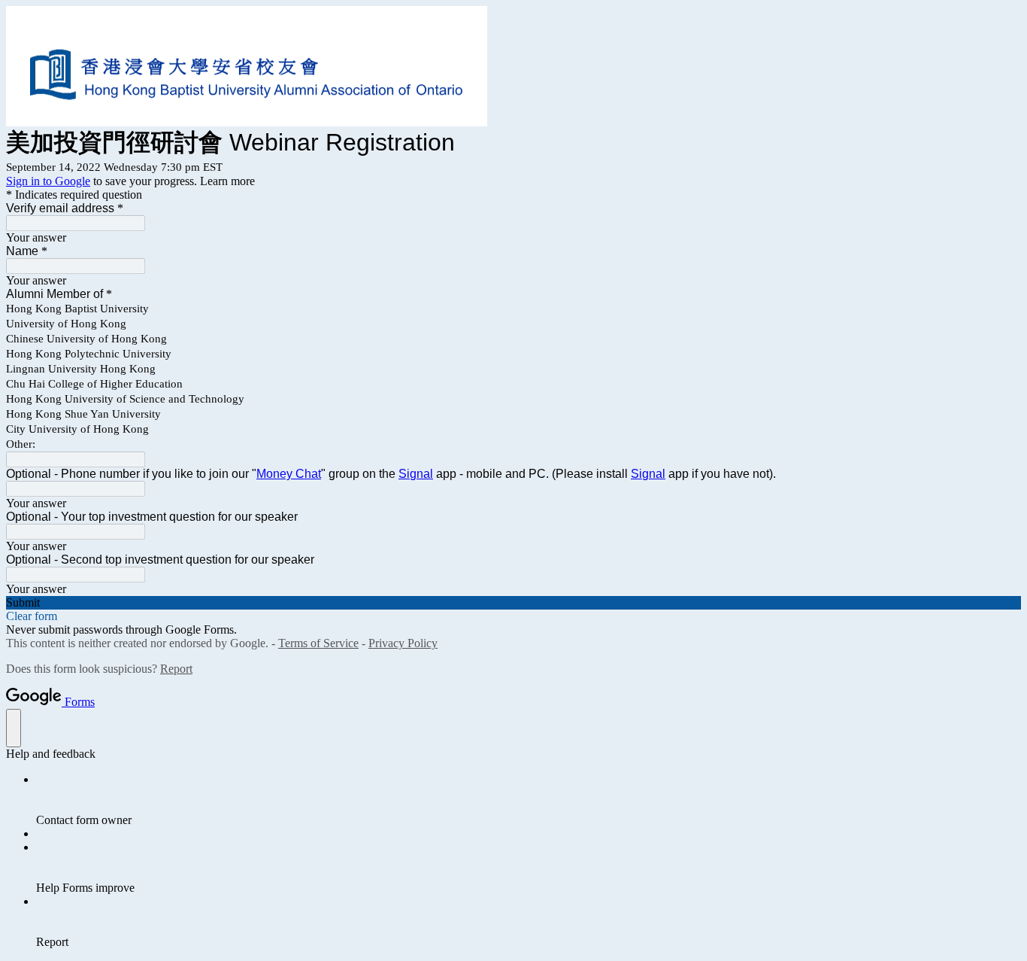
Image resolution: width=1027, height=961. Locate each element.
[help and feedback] (13, 728)
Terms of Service (318, 643)
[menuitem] (528, 800)
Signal (415, 473)
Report (176, 668)
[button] (513, 603)
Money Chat (288, 473)
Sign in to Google (48, 181)
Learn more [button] (227, 181)
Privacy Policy (403, 643)
